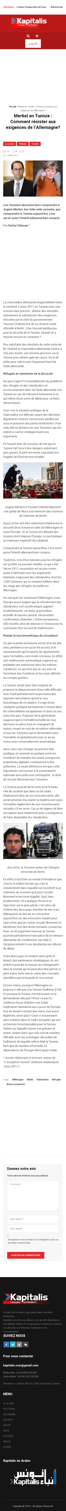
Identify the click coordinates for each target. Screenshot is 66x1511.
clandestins (43, 1079)
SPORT (7, 1425)
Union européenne (16, 1084)
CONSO (7, 1447)
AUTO (6, 1430)
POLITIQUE (9, 1409)
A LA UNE (9, 144)
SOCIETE (8, 1420)
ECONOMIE (9, 1414)
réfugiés (57, 1079)
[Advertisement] (33, 264)
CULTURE (8, 1436)
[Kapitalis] (33, 22)
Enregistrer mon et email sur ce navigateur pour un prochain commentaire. (33, 1241)
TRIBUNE (23, 144)
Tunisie (35, 144)
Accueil (12, 106)
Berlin (30, 1079)
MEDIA (7, 1441)
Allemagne (18, 1079)
